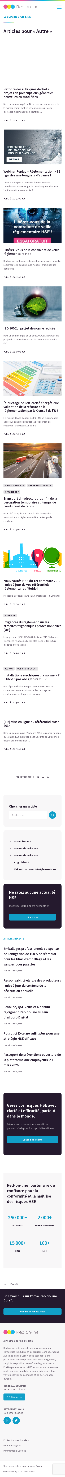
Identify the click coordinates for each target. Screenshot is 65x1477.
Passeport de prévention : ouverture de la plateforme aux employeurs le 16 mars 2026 (32, 1059)
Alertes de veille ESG (26, 848)
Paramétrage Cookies (14, 1450)
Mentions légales (12, 1445)
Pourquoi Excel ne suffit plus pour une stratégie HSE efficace (31, 1036)
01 (38, 776)
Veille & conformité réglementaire (35, 869)
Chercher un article (23, 806)
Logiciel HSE (21, 862)
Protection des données (16, 1440)
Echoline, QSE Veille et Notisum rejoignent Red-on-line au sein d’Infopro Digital (26, 1012)
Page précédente (25, 776)
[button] (56, 1467)
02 (43, 776)
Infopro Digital (35, 1466)
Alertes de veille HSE (26, 855)
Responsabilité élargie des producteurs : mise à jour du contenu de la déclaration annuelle (32, 985)
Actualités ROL (23, 841)
